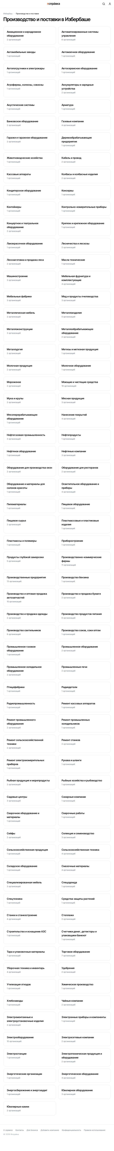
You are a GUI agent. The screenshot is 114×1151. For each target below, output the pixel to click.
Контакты (19, 1130)
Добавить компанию (50, 1130)
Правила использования (94, 1130)
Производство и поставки (27, 13)
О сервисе (8, 1130)
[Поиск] (104, 4)
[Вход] (110, 4)
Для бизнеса (32, 1130)
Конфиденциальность (71, 1130)
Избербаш (8, 13)
